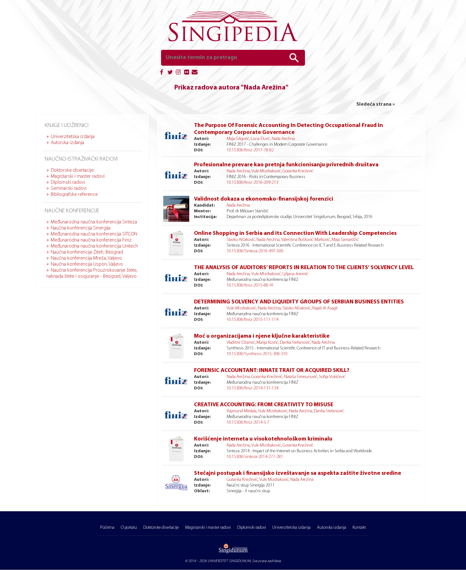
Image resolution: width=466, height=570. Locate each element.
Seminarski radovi (69, 188)
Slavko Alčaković (241, 239)
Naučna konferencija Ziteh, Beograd (87, 252)
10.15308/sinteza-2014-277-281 (255, 456)
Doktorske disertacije (72, 170)
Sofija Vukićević (332, 376)
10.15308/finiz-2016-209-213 (252, 182)
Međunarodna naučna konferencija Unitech (94, 246)
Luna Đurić (260, 138)
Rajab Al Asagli (325, 308)
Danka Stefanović (295, 342)
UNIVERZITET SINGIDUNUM (229, 561)
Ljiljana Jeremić (295, 274)
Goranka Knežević (298, 171)
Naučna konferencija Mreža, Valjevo (86, 258)
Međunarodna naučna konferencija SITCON (94, 234)
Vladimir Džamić (241, 342)
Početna (107, 527)
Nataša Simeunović (300, 376)
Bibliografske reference (74, 194)
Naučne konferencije (72, 211)
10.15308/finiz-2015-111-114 (252, 319)
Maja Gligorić (238, 138)
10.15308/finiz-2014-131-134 (252, 388)
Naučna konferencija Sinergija (80, 228)
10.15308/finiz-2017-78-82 (250, 150)
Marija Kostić (267, 342)
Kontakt (359, 527)
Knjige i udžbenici (66, 126)
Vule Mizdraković (266, 171)
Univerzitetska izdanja (72, 136)
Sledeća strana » (375, 104)
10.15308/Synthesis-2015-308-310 (257, 354)
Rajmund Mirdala (241, 411)
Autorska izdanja (67, 142)
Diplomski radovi (68, 182)
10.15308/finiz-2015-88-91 (250, 285)
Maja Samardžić (345, 239)
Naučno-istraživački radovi (81, 159)
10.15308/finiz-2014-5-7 (248, 422)
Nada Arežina (283, 138)
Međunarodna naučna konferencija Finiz (91, 240)
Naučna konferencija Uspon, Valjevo (87, 264)
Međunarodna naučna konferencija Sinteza (94, 222)
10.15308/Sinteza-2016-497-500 (255, 251)
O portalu (129, 527)
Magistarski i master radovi (78, 176)
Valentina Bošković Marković (305, 239)
